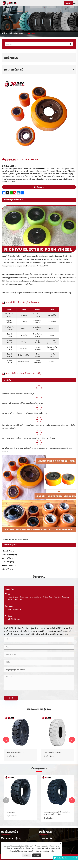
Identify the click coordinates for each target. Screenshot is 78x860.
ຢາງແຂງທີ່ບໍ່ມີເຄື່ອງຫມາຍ (52, 752)
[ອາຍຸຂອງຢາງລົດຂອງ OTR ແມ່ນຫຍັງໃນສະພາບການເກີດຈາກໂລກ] (57, 791)
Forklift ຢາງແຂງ (31, 33)
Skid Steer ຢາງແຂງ (10, 554)
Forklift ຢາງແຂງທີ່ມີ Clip (15, 752)
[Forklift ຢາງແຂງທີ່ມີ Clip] (20, 732)
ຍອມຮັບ (36, 855)
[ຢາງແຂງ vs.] (20, 791)
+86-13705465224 (14, 609)
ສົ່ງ (11, 698)
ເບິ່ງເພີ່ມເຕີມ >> (12, 756)
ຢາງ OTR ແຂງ (8, 558)
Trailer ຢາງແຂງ (8, 562)
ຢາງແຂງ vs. (11, 812)
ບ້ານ (5, 33)
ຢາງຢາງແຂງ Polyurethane (12, 274)
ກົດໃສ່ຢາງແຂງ (8, 569)
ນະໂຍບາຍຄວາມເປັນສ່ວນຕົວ (44, 851)
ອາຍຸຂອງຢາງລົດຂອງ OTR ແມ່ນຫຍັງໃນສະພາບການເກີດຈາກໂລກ (57, 813)
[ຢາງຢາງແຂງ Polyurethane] (39, 116)
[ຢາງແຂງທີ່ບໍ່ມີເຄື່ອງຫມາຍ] (57, 732)
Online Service (62, 858)
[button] (6, 740)
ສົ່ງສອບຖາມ (40, 187)
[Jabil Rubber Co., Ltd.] (9, 3)
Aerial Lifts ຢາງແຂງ (10, 565)
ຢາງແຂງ (21, 33)
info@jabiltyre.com (14, 619)
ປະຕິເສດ (26, 855)
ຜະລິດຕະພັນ (13, 33)
